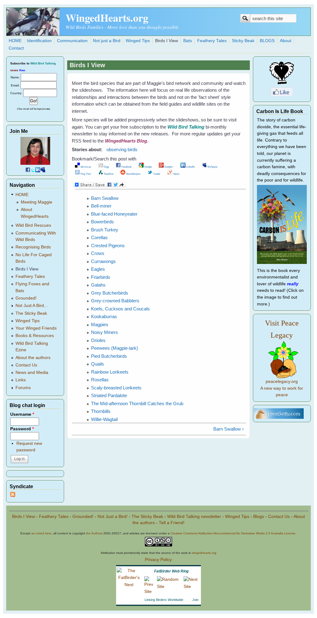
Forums (23, 387)
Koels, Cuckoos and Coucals (120, 308)
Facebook (126, 166)
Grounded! (26, 298)
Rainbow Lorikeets (109, 372)
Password (22, 429)
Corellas (99, 237)
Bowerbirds (102, 221)
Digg (106, 166)
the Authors (94, 533)
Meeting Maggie (36, 202)
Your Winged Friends (36, 328)
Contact (16, 48)
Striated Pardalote (109, 395)
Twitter (156, 173)
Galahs (98, 284)
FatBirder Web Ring (171, 571)
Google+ (168, 166)
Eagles (98, 269)
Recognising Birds (33, 247)
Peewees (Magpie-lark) (114, 348)
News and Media (31, 372)
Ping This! (85, 173)
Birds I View (166, 40)
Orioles (98, 340)
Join (195, 600)
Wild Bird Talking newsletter (194, 516)
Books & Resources (34, 335)
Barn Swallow (105, 198)
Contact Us (26, 365)
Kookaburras (104, 316)
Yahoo (175, 173)
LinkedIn (190, 166)
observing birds (121, 149)
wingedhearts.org (204, 552)
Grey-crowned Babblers (115, 300)
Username (22, 414)
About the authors (32, 357)
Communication (72, 40)
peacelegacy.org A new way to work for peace (281, 388)
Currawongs (103, 261)
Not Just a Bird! (113, 516)
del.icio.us (85, 166)
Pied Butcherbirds (109, 356)
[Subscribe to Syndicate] (12, 495)
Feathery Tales (212, 40)
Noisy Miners (104, 332)
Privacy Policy (158, 559)
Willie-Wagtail (104, 419)
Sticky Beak (243, 40)
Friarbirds (100, 277)
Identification (39, 40)
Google (148, 166)
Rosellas (100, 379)
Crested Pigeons (108, 245)
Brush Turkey (104, 229)
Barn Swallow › (228, 429)
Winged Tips (138, 40)
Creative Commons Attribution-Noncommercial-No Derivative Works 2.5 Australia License (233, 533)
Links (20, 380)
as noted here (41, 533)
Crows (97, 253)
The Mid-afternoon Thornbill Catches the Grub (137, 403)
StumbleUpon (132, 173)
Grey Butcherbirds (109, 293)
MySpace (212, 166)
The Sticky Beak (31, 313)
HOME (15, 40)
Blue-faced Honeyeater (114, 214)
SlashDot (108, 173)
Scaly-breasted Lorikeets (116, 387)
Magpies (99, 324)
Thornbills (101, 411)
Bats (187, 40)
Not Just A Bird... (31, 305)
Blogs (258, 516)
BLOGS (267, 40)
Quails (97, 363)
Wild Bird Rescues (33, 225)
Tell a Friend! (172, 522)
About (285, 40)
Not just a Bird (106, 40)
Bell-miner (101, 205)
